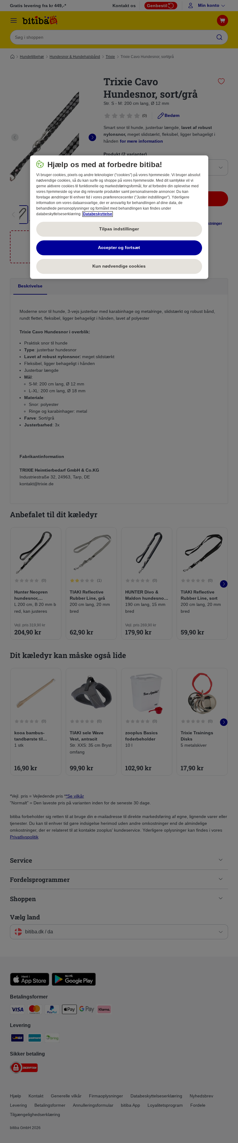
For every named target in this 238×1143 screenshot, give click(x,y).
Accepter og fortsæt (119, 247)
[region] (119, 217)
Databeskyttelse (97, 214)
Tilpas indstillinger (119, 228)
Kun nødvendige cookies (119, 266)
